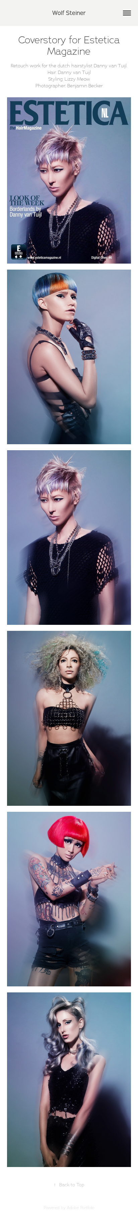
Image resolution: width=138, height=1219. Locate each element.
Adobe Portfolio (80, 1207)
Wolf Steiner (69, 13)
